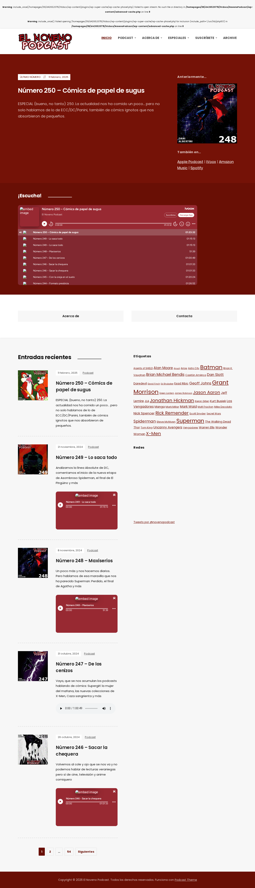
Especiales (177, 38)
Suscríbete (204, 38)
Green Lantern (166, 393)
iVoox (211, 161)
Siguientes (86, 852)
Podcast (125, 38)
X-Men (153, 433)
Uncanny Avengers (167, 427)
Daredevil (140, 383)
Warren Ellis (207, 427)
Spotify (196, 167)
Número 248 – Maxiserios (84, 561)
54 (69, 852)
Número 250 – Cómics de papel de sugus (81, 90)
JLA (147, 401)
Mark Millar (172, 406)
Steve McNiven (166, 421)
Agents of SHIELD (143, 368)
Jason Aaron (206, 392)
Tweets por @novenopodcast (154, 522)
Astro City (193, 368)
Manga (160, 406)
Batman (211, 367)
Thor (136, 427)
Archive (230, 38)
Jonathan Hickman (172, 400)
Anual (177, 368)
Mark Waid (188, 406)
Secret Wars (214, 413)
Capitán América (195, 375)
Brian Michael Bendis (165, 374)
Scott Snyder (197, 413)
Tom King (147, 427)
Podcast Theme (186, 880)
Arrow (184, 368)
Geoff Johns (200, 383)
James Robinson (183, 393)
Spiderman (144, 421)
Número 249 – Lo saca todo (86, 457)
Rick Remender (172, 413)
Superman (190, 420)
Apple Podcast (190, 161)
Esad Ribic (181, 383)
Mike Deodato (223, 406)
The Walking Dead (218, 422)
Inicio (106, 38)
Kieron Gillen (202, 401)
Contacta (184, 316)
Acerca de (150, 38)
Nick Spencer (144, 413)
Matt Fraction (205, 406)
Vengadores (190, 427)
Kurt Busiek (218, 401)
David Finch (154, 383)
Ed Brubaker (167, 383)
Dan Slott (215, 374)
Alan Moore (163, 368)
